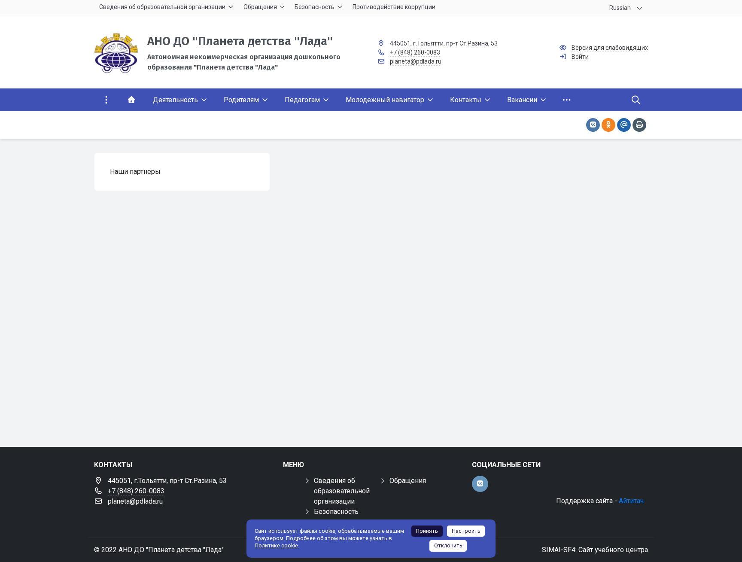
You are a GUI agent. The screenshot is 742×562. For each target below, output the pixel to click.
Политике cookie (276, 545)
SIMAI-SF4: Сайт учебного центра (595, 550)
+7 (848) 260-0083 (415, 52)
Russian (620, 7)
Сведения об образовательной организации (342, 491)
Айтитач (631, 501)
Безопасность (336, 511)
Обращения (407, 481)
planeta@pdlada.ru (415, 61)
